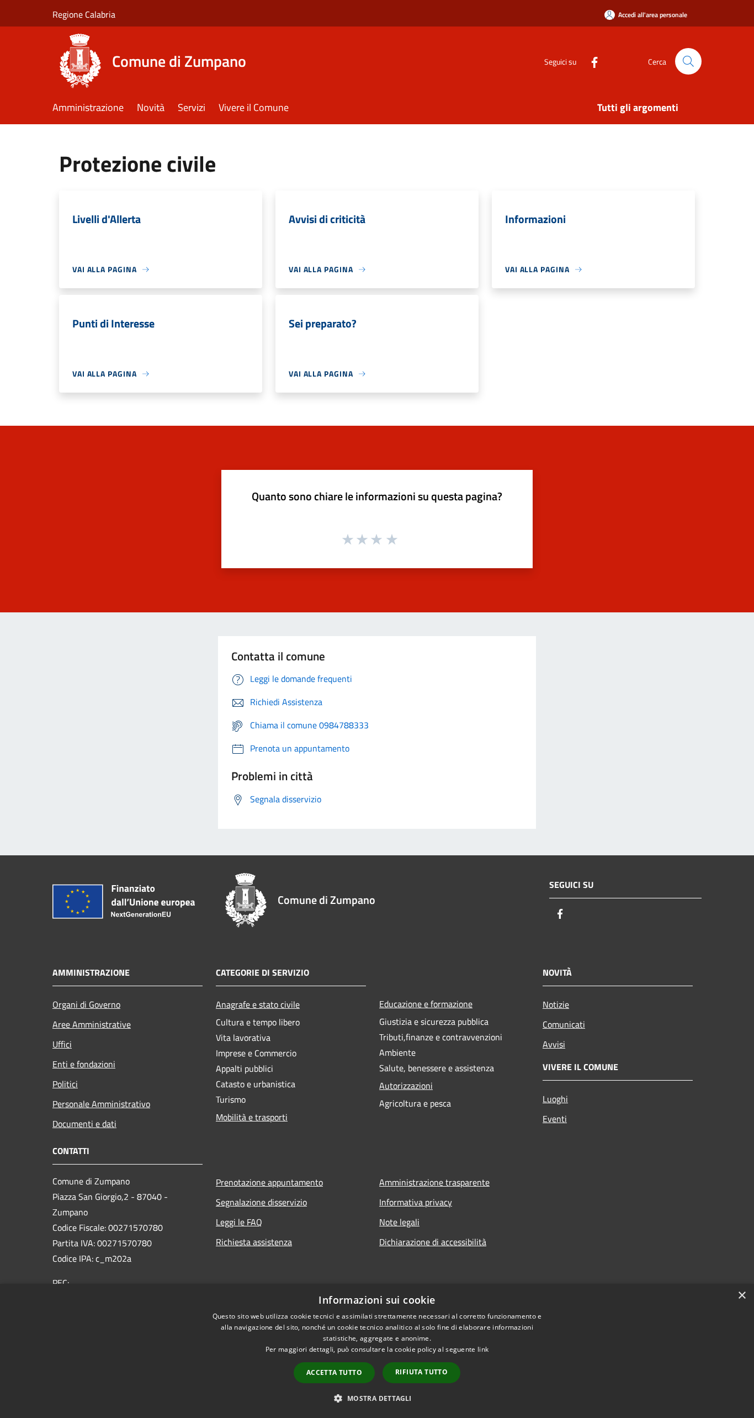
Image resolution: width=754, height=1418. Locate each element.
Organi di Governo (86, 1004)
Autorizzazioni (406, 1085)
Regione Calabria (83, 14)
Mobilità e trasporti (252, 1117)
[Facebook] (590, 61)
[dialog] (377, 1351)
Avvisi (554, 1044)
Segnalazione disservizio (261, 1202)
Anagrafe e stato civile (258, 1004)
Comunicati (564, 1024)
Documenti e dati (84, 1123)
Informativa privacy (415, 1202)
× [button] (741, 1296)
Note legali (399, 1222)
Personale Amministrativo (101, 1103)
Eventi (555, 1118)
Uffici (62, 1044)
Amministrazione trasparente (434, 1182)
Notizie (556, 1004)
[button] (376, 1398)
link (482, 1349)
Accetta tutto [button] (334, 1372)
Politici (65, 1084)
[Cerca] (688, 61)
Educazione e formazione (425, 1003)
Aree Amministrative (91, 1024)
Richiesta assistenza (254, 1241)
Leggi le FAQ (239, 1222)
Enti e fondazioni (83, 1064)
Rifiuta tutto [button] (421, 1372)
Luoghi (555, 1098)
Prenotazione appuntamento (269, 1182)
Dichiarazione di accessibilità (432, 1241)
